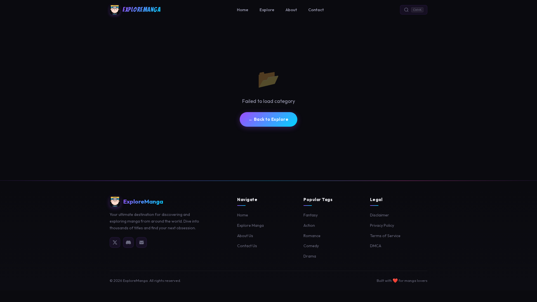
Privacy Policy (382, 225)
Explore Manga (250, 225)
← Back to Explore (269, 119)
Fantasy (310, 215)
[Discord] (128, 242)
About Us (245, 235)
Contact (316, 9)
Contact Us (247, 245)
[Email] (141, 242)
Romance (312, 235)
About (291, 9)
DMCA (375, 245)
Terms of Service (385, 235)
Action (309, 225)
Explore (267, 9)
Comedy (311, 245)
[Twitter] (115, 242)
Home (242, 9)
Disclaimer (379, 215)
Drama (309, 256)
